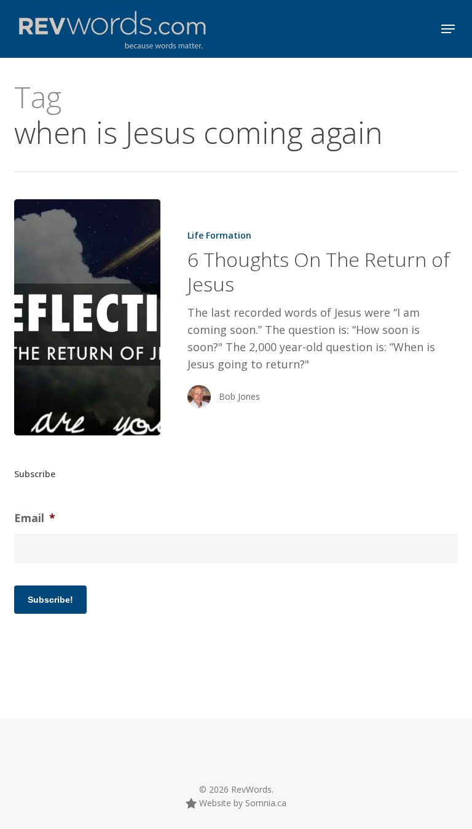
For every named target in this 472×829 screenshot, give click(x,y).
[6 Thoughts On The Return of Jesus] (87, 317)
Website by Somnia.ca (241, 803)
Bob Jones (239, 396)
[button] (448, 29)
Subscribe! (50, 600)
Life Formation (219, 235)
